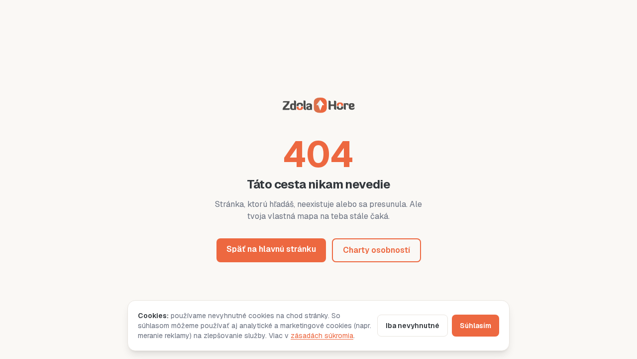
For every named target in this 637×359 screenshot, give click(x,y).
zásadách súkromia (322, 335)
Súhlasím (475, 325)
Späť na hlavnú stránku (271, 249)
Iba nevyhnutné (412, 325)
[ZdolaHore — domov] (318, 107)
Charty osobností (376, 250)
